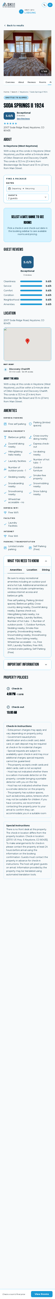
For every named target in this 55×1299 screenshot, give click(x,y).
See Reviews (23, 119)
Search (14, 92)
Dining (46, 569)
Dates (10, 183)
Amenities (16, 569)
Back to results (15, 25)
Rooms (42, 82)
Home (6, 92)
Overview (10, 82)
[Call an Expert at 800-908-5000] (44, 5)
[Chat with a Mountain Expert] (50, 5)
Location (32, 569)
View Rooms (42, 1294)
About (21, 82)
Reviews (32, 82)
